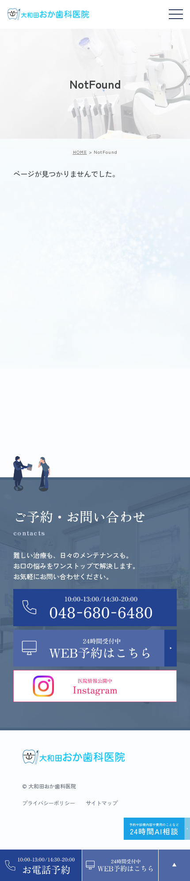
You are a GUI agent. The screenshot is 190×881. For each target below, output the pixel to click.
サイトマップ (102, 803)
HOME (80, 151)
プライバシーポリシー (48, 803)
